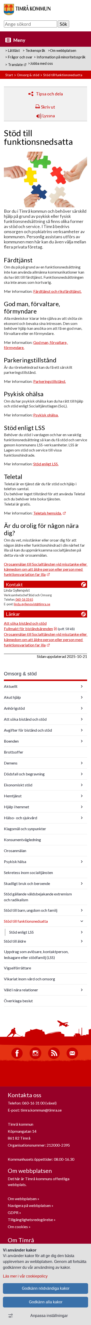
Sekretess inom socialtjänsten (28, 872)
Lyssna (48, 115)
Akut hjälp (12, 697)
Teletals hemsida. (49, 513)
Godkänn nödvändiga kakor (45, 1288)
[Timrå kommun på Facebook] (17, 1058)
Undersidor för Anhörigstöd (81, 708)
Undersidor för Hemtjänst (81, 796)
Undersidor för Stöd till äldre (81, 941)
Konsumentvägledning (22, 839)
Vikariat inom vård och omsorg (29, 978)
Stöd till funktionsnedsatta (26, 921)
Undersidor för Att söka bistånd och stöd (81, 719)
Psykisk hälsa (15, 861)
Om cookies (18, 1226)
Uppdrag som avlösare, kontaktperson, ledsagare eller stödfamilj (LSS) (36, 954)
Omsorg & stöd (28, 75)
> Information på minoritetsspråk (59, 57)
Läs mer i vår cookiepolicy (25, 1276)
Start (9, 75)
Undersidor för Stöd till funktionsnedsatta (81, 921)
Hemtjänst (13, 795)
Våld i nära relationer (21, 989)
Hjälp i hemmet (16, 806)
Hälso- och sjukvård (20, 817)
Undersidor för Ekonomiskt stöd (81, 785)
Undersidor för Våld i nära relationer (81, 990)
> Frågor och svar (19, 57)
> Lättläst (12, 50)
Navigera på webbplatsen (29, 1205)
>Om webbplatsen (62, 50)
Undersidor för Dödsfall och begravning (81, 774)
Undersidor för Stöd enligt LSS (81, 932)
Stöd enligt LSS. (45, 463)
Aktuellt (10, 686)
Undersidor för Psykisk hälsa (81, 861)
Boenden (11, 741)
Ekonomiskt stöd (18, 784)
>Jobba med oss (40, 63)
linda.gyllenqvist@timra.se (32, 604)
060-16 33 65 (24, 599)
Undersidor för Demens (81, 763)
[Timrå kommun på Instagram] (35, 1058)
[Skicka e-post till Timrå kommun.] (72, 1058)
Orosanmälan (15, 850)
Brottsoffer (13, 752)
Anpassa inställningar (49, 1316)
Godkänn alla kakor (45, 1302)
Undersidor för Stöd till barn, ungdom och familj (81, 910)
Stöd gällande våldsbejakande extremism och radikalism (38, 897)
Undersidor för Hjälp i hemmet (81, 806)
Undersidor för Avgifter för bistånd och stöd (81, 730)
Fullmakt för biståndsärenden (30, 628)
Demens (10, 763)
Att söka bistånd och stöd (25, 623)
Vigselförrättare (17, 968)
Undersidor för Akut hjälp (81, 697)
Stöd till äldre (15, 941)
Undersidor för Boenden (81, 741)
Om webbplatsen (22, 1198)
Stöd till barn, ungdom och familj (30, 910)
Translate (17, 65)
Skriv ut (48, 107)
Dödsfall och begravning (24, 774)
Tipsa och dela (49, 93)
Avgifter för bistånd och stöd (28, 730)
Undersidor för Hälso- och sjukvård (81, 817)
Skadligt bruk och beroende (27, 883)
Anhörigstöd (14, 708)
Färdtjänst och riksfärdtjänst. (57, 291)
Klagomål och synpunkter (25, 828)
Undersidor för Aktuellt (81, 686)
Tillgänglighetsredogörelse (30, 1219)
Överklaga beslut (18, 1000)
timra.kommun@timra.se (41, 1110)
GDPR (13, 1212)
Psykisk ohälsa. (45, 415)
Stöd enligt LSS (21, 932)
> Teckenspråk (34, 50)
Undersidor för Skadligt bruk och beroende (81, 883)
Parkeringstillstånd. (49, 381)
